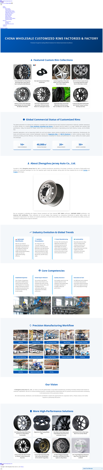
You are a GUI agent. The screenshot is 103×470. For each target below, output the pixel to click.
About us (4, 25)
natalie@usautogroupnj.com (7, 0)
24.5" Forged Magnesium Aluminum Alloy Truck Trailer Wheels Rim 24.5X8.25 (80, 456)
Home (4, 6)
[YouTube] (2, 2)
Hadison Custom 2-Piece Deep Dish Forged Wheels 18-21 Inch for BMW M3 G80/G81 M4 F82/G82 (22, 105)
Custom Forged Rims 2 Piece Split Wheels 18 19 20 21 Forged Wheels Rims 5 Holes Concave (61, 82)
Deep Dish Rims (8, 15)
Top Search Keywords (9, 23)
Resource (4, 20)
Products (4, 7)
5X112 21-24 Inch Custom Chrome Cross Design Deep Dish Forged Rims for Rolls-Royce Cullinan (80, 82)
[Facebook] (0, 2)
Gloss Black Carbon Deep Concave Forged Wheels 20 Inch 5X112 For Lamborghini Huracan (61, 433)
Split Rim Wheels (8, 17)
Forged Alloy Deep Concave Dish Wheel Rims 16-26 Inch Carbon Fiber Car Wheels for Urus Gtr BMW (61, 105)
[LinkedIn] (1, 2)
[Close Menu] (1, 4)
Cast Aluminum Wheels (9, 10)
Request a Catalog (3, 28)
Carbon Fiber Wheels (9, 13)
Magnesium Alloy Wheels (10, 12)
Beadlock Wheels (8, 14)
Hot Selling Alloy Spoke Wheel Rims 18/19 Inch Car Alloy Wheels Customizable (22, 433)
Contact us (5, 24)
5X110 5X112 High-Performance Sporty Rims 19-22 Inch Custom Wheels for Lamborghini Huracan (41, 105)
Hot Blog (7, 22)
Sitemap (21, 466)
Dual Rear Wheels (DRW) (10, 18)
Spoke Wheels (8, 16)
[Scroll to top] (1, 469)
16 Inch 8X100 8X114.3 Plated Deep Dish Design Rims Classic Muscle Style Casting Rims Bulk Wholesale (22, 82)
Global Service (8, 21)
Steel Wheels (7, 8)
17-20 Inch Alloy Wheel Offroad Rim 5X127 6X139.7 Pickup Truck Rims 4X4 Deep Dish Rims (81, 105)
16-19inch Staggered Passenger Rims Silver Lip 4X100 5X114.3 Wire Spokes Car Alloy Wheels (61, 456)
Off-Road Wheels (8, 19)
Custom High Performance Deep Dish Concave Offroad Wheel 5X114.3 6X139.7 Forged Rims (42, 456)
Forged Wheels (8, 9)
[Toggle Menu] (12, 3)
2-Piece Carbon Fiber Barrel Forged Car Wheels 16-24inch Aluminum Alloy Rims (22, 456)
